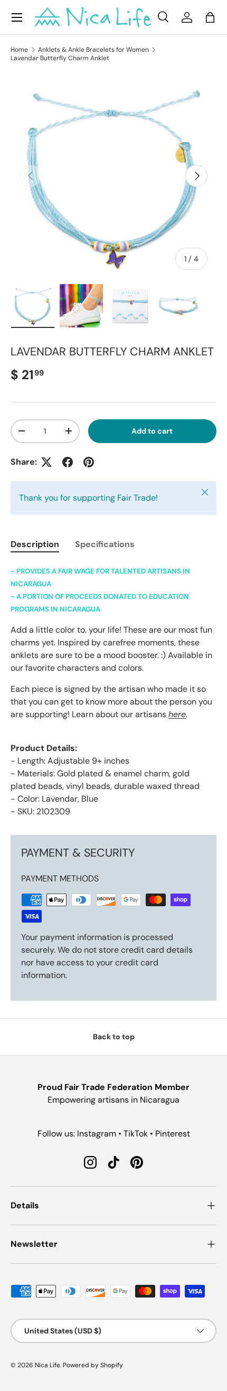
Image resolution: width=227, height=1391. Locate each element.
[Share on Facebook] (67, 462)
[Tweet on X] (46, 462)
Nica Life (47, 1365)
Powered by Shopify (93, 1365)
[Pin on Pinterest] (88, 462)
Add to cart (152, 431)
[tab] (35, 544)
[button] (210, 17)
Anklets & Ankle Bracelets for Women (93, 49)
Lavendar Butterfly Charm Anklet (60, 58)
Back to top (114, 1036)
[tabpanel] (113, 691)
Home (19, 49)
